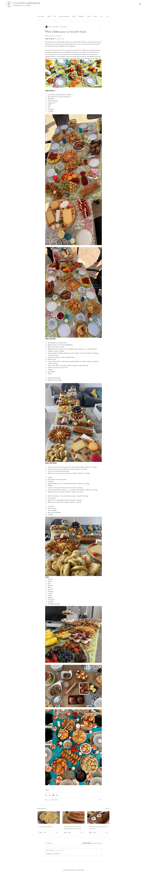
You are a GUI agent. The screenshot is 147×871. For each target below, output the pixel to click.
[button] (107, 16)
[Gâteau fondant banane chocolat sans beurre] (98, 817)
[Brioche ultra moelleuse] (49, 817)
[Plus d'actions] (101, 27)
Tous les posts (41, 16)
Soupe (95, 16)
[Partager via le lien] (57, 795)
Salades (49, 16)
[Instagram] (140, 4)
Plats (55, 16)
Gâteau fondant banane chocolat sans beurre (98, 828)
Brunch (74, 16)
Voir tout (107, 808)
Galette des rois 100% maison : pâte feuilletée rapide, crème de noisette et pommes (72, 828)
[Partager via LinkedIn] (53, 795)
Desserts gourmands (64, 16)
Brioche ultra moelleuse (45, 827)
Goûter (88, 16)
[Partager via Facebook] (46, 795)
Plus (101, 16)
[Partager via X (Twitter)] (49, 795)
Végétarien (81, 16)
